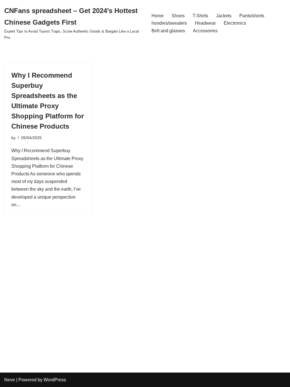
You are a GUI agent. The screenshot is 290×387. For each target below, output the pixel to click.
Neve (9, 379)
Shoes (178, 15)
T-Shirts (200, 15)
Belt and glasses (168, 30)
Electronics (235, 23)
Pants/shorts (251, 15)
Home (158, 15)
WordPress (55, 379)
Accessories (205, 30)
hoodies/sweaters (169, 23)
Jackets (223, 15)
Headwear (205, 23)
